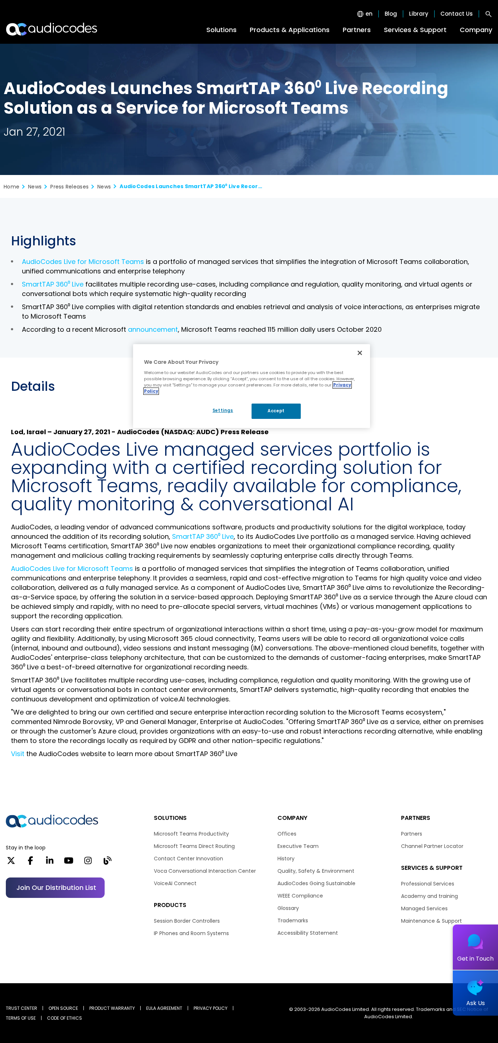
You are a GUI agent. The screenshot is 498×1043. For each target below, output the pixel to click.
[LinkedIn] (49, 863)
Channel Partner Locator (432, 846)
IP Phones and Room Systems (191, 933)
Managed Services (424, 908)
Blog (391, 14)
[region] (251, 386)
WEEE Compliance (300, 895)
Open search (488, 13)
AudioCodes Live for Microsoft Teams (83, 261)
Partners (357, 29)
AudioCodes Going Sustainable (316, 883)
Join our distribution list (56, 887)
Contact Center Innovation (188, 858)
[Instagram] (88, 863)
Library (418, 14)
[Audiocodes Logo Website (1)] (52, 29)
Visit (17, 753)
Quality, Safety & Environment (315, 871)
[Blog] (107, 863)
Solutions (221, 29)
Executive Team (298, 846)
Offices (286, 833)
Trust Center (21, 1008)
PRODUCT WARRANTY (112, 1008)
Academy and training (429, 896)
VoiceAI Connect (175, 883)
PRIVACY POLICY (210, 1008)
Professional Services (427, 883)
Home (11, 186)
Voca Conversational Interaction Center (205, 871)
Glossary (288, 908)
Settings (223, 410)
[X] (11, 863)
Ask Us (475, 1003)
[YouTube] (68, 863)
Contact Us (456, 14)
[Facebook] (30, 863)
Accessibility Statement (307, 933)
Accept (276, 411)
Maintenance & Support (431, 921)
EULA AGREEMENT (164, 1008)
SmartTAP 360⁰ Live (52, 284)
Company (476, 29)
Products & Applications (290, 29)
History (286, 858)
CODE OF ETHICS (64, 1018)
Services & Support (415, 29)
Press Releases (69, 186)
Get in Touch (475, 958)
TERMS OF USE (21, 1018)
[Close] (360, 353)
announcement (153, 329)
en (369, 14)
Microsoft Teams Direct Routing (194, 846)
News (35, 186)
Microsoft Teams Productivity (191, 833)
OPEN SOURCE (63, 1008)
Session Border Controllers (187, 921)
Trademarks (292, 920)
